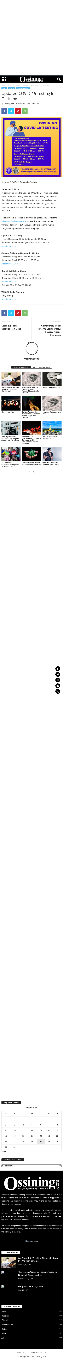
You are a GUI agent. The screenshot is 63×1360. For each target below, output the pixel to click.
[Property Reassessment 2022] (52, 403)
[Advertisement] (31, 4)
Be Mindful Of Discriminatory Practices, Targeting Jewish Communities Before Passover (31, 440)
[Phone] (57, 691)
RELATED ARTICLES (21, 367)
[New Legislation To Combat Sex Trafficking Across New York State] (11, 428)
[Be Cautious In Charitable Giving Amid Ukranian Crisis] (11, 454)
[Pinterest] (18, 111)
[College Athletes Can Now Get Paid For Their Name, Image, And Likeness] (31, 403)
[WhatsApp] (25, 111)
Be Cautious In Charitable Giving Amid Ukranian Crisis (10, 464)
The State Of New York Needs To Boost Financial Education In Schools (30, 390)
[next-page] (33, 471)
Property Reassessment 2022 (51, 413)
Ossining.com (9, 103)
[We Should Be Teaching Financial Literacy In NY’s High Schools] (11, 379)
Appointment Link (9, 246)
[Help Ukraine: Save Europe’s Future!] (52, 428)
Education (5, 1320)
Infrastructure (23, 88)
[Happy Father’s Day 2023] (52, 379)
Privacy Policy (22, 1352)
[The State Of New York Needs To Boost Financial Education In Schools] (31, 379)
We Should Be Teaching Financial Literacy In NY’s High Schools (10, 389)
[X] (11, 111)
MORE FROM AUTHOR (41, 367)
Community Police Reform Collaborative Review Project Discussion (50, 330)
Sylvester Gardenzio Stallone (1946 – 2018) (50, 464)
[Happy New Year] (11, 403)
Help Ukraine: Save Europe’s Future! (49, 437)
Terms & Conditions (38, 1352)
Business (5, 1316)
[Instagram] (57, 680)
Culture (4, 1329)
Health (17, 85)
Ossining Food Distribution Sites (11, 327)
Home (3, 85)
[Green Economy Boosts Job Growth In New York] (31, 454)
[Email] (57, 685)
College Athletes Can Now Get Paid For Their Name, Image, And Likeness (31, 414)
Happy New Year (7, 412)
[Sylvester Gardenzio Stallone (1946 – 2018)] (52, 454)
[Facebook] (4, 111)
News (10, 85)
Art (2, 1338)
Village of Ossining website (13, 221)
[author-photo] (31, 349)
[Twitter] (57, 674)
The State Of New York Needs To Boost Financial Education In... (37, 1273)
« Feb (3, 1152)
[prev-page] (29, 471)
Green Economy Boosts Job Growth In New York (31, 464)
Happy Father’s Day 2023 (51, 387)
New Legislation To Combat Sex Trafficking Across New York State (10, 438)
